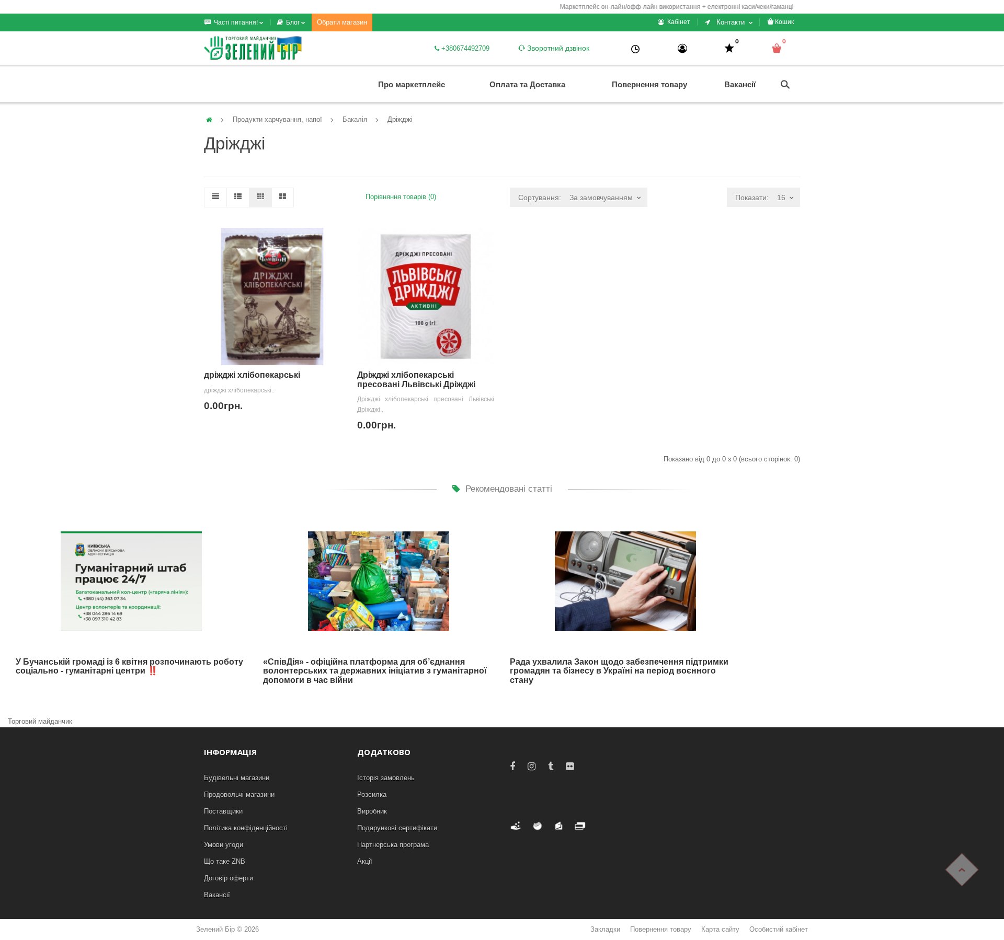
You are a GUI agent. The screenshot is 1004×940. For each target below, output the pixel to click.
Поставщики (223, 811)
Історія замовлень (386, 778)
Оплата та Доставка (527, 84)
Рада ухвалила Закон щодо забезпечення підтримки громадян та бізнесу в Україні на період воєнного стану (619, 670)
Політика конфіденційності (246, 828)
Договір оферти (228, 878)
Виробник (372, 811)
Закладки (605, 929)
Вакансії (740, 84)
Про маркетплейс (411, 84)
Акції (364, 861)
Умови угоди (223, 845)
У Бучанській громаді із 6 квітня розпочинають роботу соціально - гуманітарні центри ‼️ (129, 666)
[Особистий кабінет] (682, 48)
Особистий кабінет (778, 929)
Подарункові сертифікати (397, 828)
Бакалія (355, 119)
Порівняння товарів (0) (401, 197)
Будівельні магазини (236, 778)
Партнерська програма (393, 845)
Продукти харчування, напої (277, 119)
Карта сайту (720, 929)
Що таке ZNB (224, 861)
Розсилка (371, 794)
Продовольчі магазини (239, 794)
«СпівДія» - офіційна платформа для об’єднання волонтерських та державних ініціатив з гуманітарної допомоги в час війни (375, 670)
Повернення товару (649, 84)
